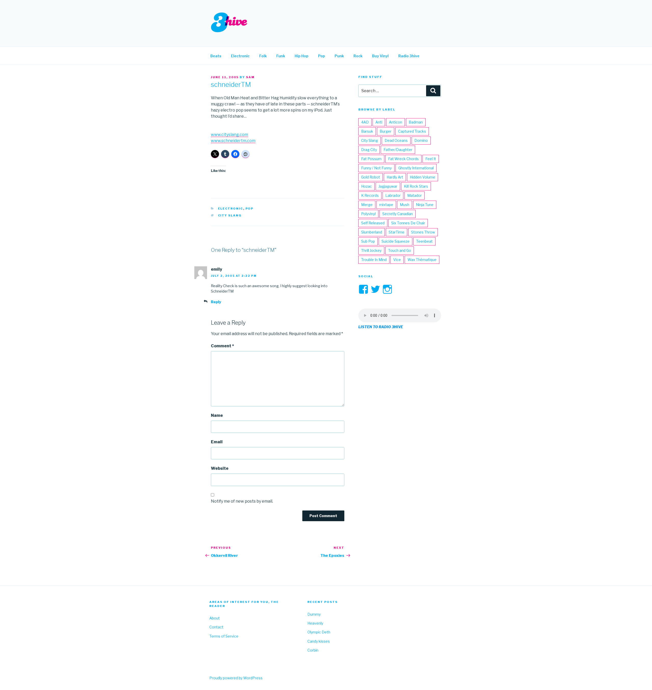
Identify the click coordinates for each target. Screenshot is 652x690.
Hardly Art (395, 177)
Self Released (373, 223)
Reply (216, 302)
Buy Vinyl (380, 56)
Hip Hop (301, 56)
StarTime (396, 232)
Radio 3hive (408, 56)
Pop (321, 56)
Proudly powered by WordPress (236, 678)
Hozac (366, 186)
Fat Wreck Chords (403, 159)
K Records (370, 195)
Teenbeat (424, 241)
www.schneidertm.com (233, 140)
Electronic (240, 56)
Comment (222, 345)
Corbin (312, 650)
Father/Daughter (398, 149)
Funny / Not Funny (376, 168)
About (214, 618)
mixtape (386, 204)
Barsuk (367, 131)
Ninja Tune (424, 204)
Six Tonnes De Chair (408, 223)
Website (219, 468)
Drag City (369, 149)
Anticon (395, 122)
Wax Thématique (422, 259)
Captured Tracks (412, 131)
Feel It (430, 159)
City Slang (230, 215)
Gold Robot (370, 177)
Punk (339, 56)
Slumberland (371, 232)
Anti (378, 122)
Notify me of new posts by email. (242, 501)
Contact (216, 627)
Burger (385, 131)
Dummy (314, 614)
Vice (397, 259)
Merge (367, 204)
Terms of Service (223, 636)
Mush (404, 204)
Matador (414, 195)
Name (217, 415)
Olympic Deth (318, 632)
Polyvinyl (368, 214)
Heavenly (315, 623)
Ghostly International (416, 168)
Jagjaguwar (387, 186)
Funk (280, 56)
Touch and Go (399, 250)
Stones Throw (423, 232)
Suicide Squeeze (396, 241)
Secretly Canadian (397, 214)
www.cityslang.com (229, 134)
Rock (358, 56)
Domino (421, 140)
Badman (416, 122)
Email (217, 441)
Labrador (393, 195)
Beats (215, 56)
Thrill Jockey (371, 250)
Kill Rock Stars (416, 186)
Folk (263, 56)
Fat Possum (371, 159)
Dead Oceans (396, 140)
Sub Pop (368, 241)
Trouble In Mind (374, 259)
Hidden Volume (422, 177)
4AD (365, 122)
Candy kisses (318, 641)
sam (250, 77)
